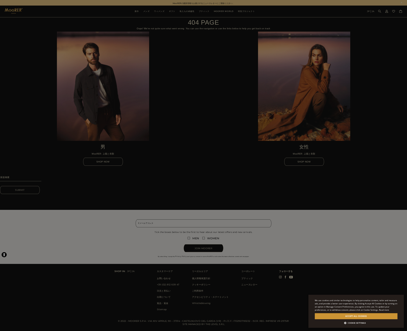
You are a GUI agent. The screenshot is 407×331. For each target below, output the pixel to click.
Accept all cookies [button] (356, 316)
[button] (356, 323)
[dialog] (203, 165)
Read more (384, 310)
